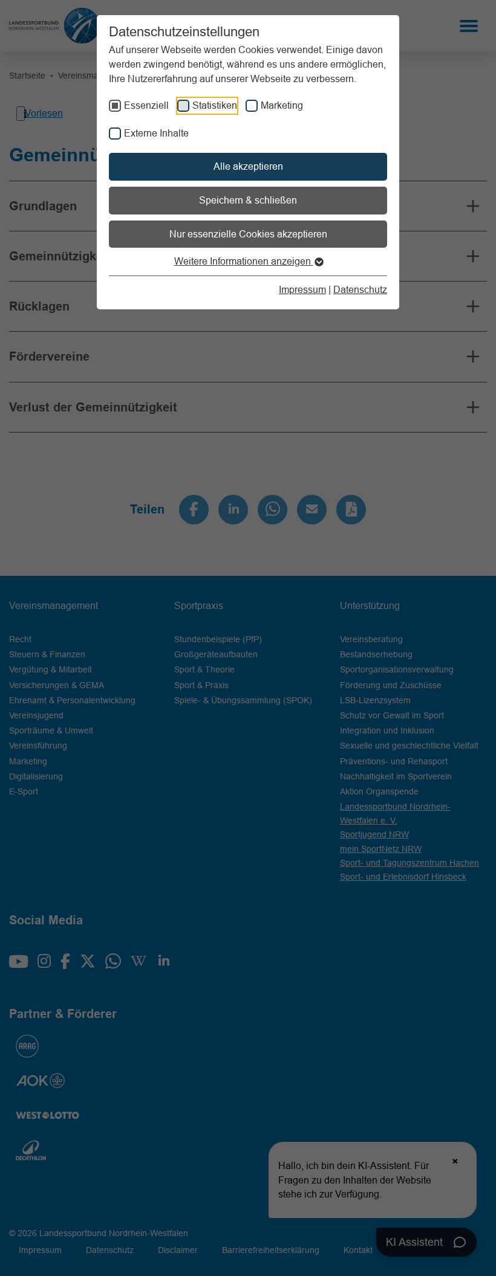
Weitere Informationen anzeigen (243, 261)
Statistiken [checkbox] (214, 105)
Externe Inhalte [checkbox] (156, 132)
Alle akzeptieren (248, 166)
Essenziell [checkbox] (146, 105)
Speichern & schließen (248, 200)
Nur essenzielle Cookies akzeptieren (248, 233)
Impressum (302, 289)
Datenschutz (360, 289)
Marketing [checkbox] (282, 105)
